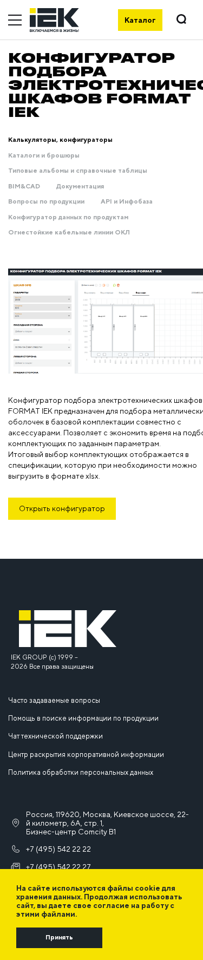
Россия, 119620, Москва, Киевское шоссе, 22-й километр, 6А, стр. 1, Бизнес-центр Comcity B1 (107, 823)
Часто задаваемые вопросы (54, 700)
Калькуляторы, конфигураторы (60, 139)
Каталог (140, 20)
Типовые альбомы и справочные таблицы (77, 170)
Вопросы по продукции (46, 201)
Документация (80, 186)
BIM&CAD (24, 186)
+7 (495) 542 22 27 (58, 867)
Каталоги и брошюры (44, 155)
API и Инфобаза (127, 201)
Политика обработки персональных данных (80, 772)
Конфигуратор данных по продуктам (68, 217)
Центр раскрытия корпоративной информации (86, 754)
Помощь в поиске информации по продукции (83, 718)
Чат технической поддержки (55, 736)
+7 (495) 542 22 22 (58, 849)
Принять (59, 937)
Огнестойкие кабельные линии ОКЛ (69, 232)
